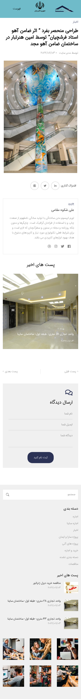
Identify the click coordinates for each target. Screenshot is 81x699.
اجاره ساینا (14, 282)
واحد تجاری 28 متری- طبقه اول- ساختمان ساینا (34, 601)
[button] (45, 357)
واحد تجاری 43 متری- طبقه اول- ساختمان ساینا (34, 619)
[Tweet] (45, 185)
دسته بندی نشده (69, 557)
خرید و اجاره (71, 550)
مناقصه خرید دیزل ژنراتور (47, 583)
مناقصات (73, 564)
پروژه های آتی (70, 543)
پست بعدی (11, 371)
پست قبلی (70, 371)
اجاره (75, 516)
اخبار (75, 21)
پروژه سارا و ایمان (68, 537)
